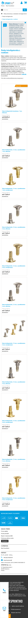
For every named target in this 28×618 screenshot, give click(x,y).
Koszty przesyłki (5, 533)
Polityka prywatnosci (16, 609)
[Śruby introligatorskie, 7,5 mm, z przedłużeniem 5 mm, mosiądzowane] (14, 483)
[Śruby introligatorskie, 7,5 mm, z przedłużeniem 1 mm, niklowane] (14, 135)
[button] (2, 10)
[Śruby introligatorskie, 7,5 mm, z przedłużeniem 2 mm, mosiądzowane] (14, 251)
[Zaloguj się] (21, 2)
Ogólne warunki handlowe (18, 606)
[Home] (1, 13)
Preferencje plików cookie (7, 538)
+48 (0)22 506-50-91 (8, 557)
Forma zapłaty (4, 531)
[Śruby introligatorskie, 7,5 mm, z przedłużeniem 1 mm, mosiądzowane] (14, 174)
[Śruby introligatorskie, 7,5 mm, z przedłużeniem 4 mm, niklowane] (14, 367)
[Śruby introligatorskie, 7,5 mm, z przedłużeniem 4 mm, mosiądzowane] (14, 406)
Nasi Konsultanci (10, 5)
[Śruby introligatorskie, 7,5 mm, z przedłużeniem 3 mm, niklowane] (14, 290)
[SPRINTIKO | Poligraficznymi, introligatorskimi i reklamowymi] (7, 3)
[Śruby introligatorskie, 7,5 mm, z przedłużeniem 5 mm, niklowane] (14, 445)
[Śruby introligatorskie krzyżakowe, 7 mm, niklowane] (14, 96)
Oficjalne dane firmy (16, 612)
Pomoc (3, 5)
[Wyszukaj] (25, 9)
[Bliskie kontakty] (10, 616)
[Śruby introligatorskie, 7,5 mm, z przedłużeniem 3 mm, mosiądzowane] (14, 329)
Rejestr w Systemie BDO (7, 536)
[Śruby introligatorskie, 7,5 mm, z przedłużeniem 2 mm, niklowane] (14, 213)
